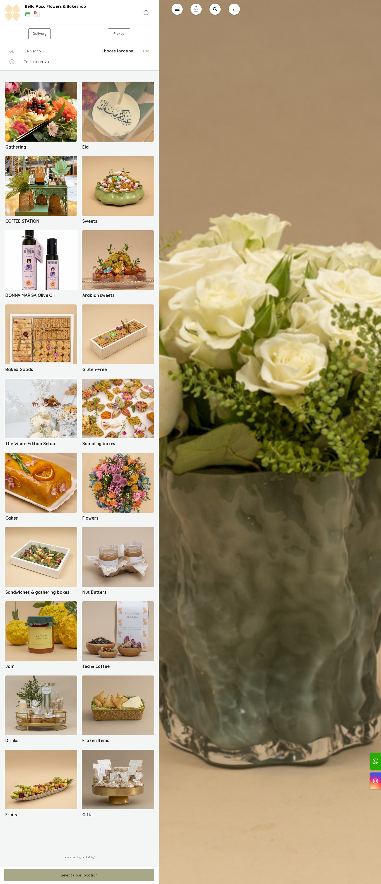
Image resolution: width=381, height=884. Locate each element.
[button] (79, 13)
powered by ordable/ (79, 857)
